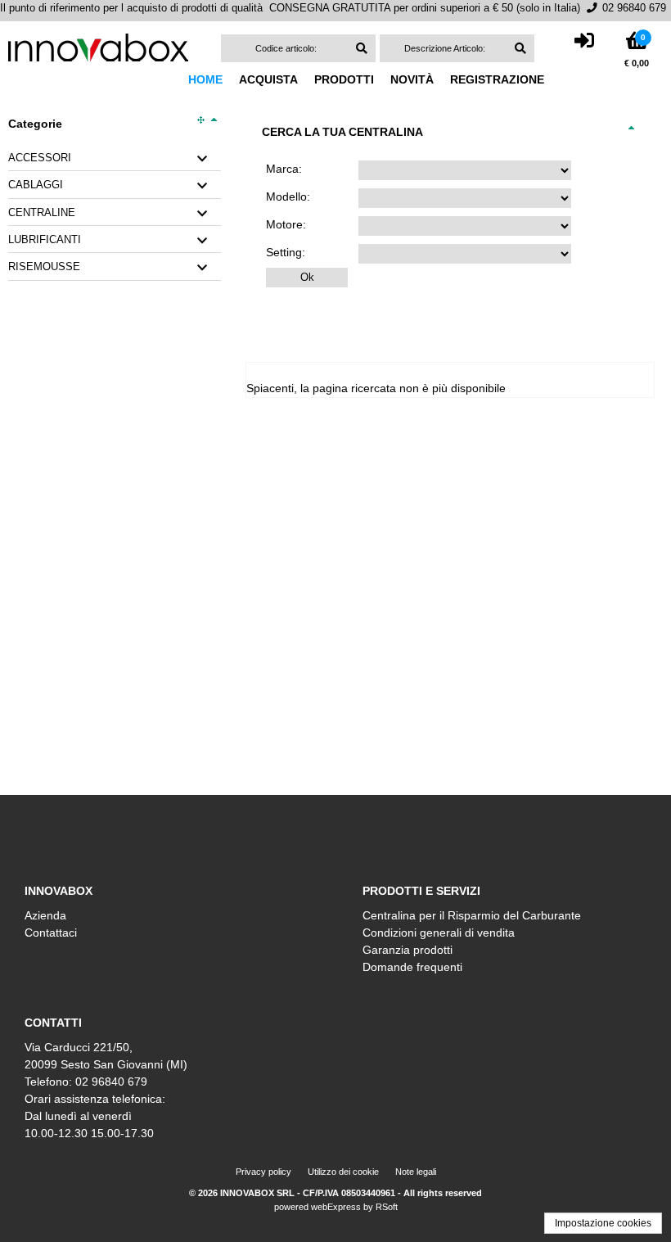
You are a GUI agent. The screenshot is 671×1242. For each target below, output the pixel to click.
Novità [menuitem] (412, 79)
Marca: (284, 168)
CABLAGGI (35, 185)
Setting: (285, 252)
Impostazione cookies (603, 1223)
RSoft (387, 1207)
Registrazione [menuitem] (497, 79)
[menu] (374, 79)
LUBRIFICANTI (44, 240)
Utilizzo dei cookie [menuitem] (343, 1172)
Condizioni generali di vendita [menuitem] (439, 932)
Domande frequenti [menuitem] (412, 966)
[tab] (114, 158)
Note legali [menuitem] (415, 1172)
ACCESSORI (39, 158)
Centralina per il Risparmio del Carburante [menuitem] (472, 915)
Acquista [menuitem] (268, 79)
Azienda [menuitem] (45, 915)
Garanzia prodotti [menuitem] (408, 949)
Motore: (286, 224)
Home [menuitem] (205, 79)
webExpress (336, 1207)
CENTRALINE (41, 213)
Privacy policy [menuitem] (263, 1172)
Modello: (288, 196)
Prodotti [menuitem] (344, 79)
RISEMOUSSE (44, 267)
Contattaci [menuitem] (51, 932)
